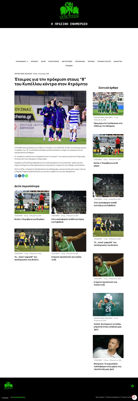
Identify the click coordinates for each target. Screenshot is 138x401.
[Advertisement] (69, 43)
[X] (19, 175)
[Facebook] (16, 175)
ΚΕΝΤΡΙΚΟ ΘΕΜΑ (19, 74)
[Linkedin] (23, 175)
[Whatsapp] (26, 175)
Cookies (5, 398)
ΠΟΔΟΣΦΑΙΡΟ (28, 74)
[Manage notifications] (133, 396)
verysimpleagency (19, 397)
